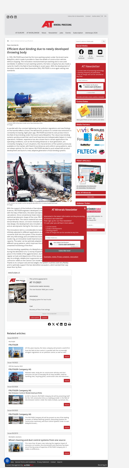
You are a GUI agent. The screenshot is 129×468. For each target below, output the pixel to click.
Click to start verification (67, 244)
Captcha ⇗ (75, 246)
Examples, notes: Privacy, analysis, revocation (61, 257)
